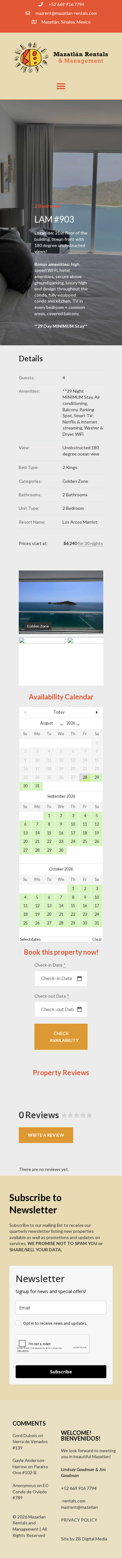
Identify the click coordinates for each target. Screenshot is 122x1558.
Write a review (46, 1135)
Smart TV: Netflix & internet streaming (80, 421)
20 (25, 841)
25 (85, 841)
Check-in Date (50, 965)
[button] (61, 86)
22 (49, 841)
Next (89, 603)
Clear (97, 939)
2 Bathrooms (75, 494)
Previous (33, 603)
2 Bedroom (73, 508)
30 (25, 786)
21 (37, 841)
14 (37, 833)
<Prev (31, 712)
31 (37, 786)
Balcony (70, 409)
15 (49, 833)
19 (96, 833)
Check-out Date (51, 996)
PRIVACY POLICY (79, 1520)
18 (85, 833)
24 (73, 841)
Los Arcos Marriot (80, 522)
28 (85, 777)
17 (73, 833)
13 (25, 833)
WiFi (79, 434)
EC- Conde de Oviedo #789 (31, 1491)
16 (61, 833)
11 (85, 824)
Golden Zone (75, 481)
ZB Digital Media (91, 1538)
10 (73, 824)
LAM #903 (54, 219)
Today (58, 712)
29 (96, 777)
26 (96, 841)
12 (96, 824)
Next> (90, 712)
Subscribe (61, 1372)
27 (25, 850)
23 (61, 841)
